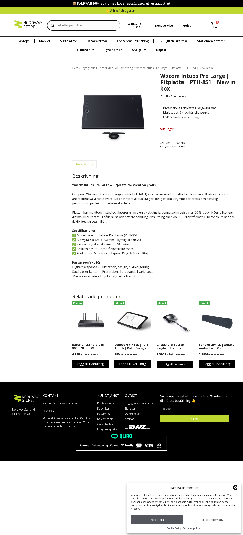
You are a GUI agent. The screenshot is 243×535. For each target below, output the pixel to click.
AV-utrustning (124, 68)
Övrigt (137, 50)
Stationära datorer (211, 41)
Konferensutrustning (133, 41)
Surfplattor (68, 41)
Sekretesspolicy (191, 528)
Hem (75, 68)
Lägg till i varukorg (90, 364)
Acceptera (157, 520)
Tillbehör (83, 50)
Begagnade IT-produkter (97, 68)
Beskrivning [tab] (84, 164)
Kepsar (161, 50)
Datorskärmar (97, 41)
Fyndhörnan (113, 50)
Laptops (24, 41)
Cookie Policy (174, 528)
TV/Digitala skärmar (172, 41)
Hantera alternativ (211, 520)
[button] (235, 487)
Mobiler (44, 41)
